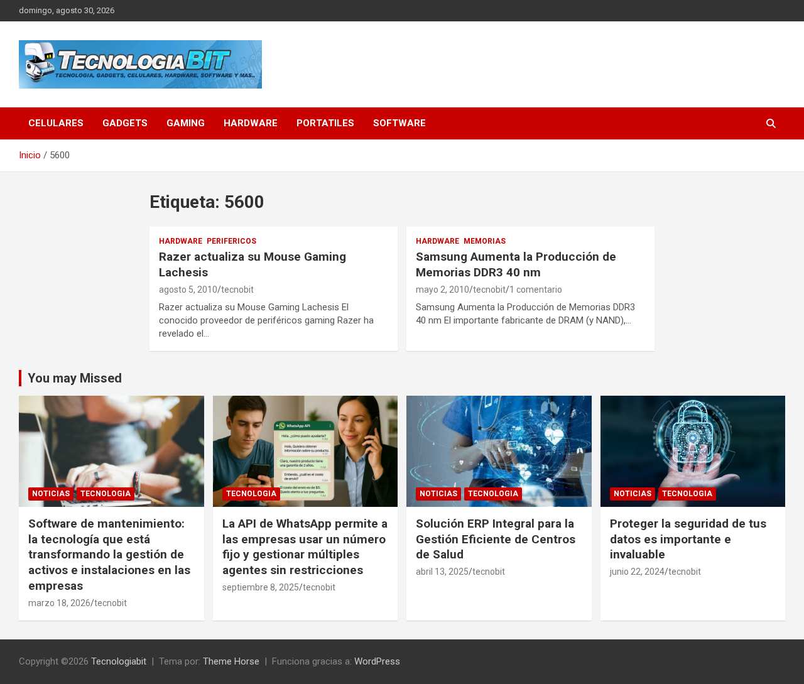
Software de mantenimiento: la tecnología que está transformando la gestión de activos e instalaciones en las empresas (109, 554)
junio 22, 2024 (637, 572)
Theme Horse (231, 661)
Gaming (185, 123)
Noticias (51, 493)
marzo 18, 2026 (59, 603)
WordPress (377, 661)
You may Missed (75, 378)
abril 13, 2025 (442, 572)
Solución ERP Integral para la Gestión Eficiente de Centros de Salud (495, 539)
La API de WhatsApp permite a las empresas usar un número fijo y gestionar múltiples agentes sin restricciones (305, 546)
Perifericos (231, 241)
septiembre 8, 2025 (260, 587)
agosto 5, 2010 (188, 290)
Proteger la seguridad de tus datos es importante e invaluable (688, 539)
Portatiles (325, 123)
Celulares (56, 123)
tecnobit (237, 290)
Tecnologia (105, 493)
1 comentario (535, 290)
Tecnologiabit (118, 661)
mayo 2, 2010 (442, 290)
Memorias (485, 241)
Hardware (251, 123)
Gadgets (125, 123)
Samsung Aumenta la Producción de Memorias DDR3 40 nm (516, 264)
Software (399, 123)
